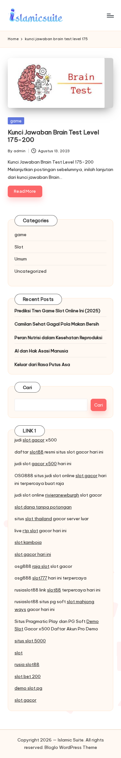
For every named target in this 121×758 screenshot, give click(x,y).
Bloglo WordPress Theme (71, 747)
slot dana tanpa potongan (43, 507)
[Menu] (110, 15)
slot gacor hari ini (33, 554)
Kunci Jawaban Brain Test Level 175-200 (53, 136)
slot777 (39, 578)
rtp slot (30, 531)
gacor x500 (44, 463)
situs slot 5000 (30, 641)
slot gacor (34, 440)
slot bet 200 (28, 676)
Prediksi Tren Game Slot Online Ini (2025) (57, 311)
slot (19, 653)
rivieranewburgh (62, 495)
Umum (21, 259)
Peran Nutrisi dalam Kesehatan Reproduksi (58, 337)
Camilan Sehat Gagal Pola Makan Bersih (57, 324)
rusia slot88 (27, 664)
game (16, 120)
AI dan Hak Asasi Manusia (41, 351)
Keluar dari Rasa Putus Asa (42, 364)
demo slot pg (28, 688)
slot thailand (38, 519)
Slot (19, 247)
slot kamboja (28, 542)
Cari (27, 387)
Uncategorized (30, 271)
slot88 (37, 452)
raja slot (40, 566)
